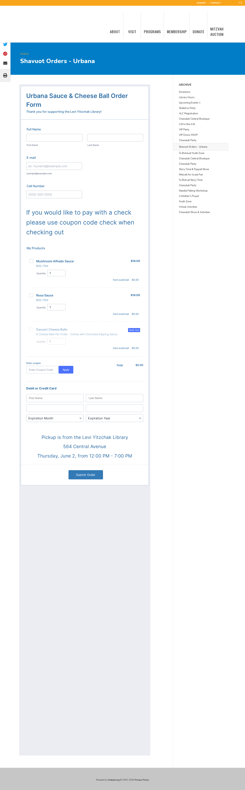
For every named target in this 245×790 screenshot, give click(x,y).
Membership (177, 31)
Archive (24, 54)
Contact (215, 3)
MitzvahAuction (217, 31)
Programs (152, 31)
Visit (132, 31)
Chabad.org (113, 779)
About (115, 31)
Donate (201, 3)
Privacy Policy (142, 779)
